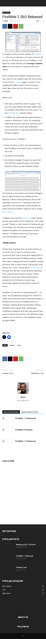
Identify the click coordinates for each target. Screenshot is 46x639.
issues (37, 267)
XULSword (26, 218)
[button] (4, 3)
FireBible (17, 82)
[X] (10, 26)
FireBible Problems (24, 430)
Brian (6, 21)
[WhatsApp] (21, 26)
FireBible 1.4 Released (25, 418)
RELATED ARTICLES (11, 412)
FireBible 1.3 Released (25, 441)
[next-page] (7, 452)
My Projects (13, 9)
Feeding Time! (7, 373)
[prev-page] (3, 452)
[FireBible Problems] (8, 432)
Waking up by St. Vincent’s (26, 545)
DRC (18, 113)
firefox (19, 345)
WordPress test (37, 373)
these (32, 267)
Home (4, 9)
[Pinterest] (15, 26)
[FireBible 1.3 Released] (8, 444)
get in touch (7, 212)
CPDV (10, 113)
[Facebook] (4, 26)
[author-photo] (23, 394)
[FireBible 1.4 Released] (8, 421)
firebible (11, 345)
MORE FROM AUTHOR (29, 412)
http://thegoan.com (23, 400)
